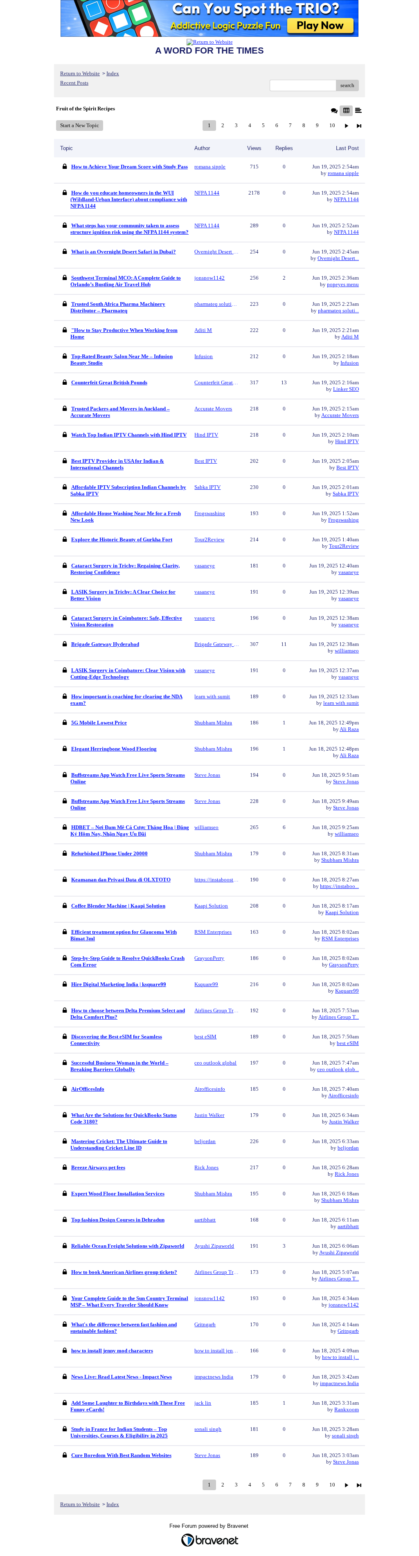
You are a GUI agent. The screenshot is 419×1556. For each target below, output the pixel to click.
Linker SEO (346, 389)
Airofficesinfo (343, 1095)
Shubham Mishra (340, 860)
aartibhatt (348, 1226)
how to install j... (340, 1357)
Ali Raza (349, 729)
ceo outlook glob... (338, 1069)
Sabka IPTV (346, 494)
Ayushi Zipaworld (339, 1252)
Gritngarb (348, 1331)
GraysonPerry (344, 965)
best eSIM (348, 1043)
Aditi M (350, 337)
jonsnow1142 (344, 1305)
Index (112, 73)
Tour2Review (344, 546)
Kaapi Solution (342, 912)
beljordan (348, 1148)
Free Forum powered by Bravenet (209, 1526)
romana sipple (343, 173)
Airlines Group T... (338, 1017)
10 (332, 125)
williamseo (347, 651)
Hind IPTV (347, 441)
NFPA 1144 (346, 199)
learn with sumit (341, 703)
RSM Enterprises (340, 938)
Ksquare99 (347, 991)
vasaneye (348, 572)
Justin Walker (344, 1122)
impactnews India (339, 1383)
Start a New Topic (79, 125)
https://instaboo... (339, 886)
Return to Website (80, 73)
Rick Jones (347, 1174)
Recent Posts (74, 83)
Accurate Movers (340, 415)
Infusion (349, 363)
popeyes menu (343, 284)
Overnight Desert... (338, 258)
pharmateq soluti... (338, 310)
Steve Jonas (346, 781)
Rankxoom (346, 1409)
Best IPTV (347, 467)
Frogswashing (343, 520)
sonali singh (345, 1436)
